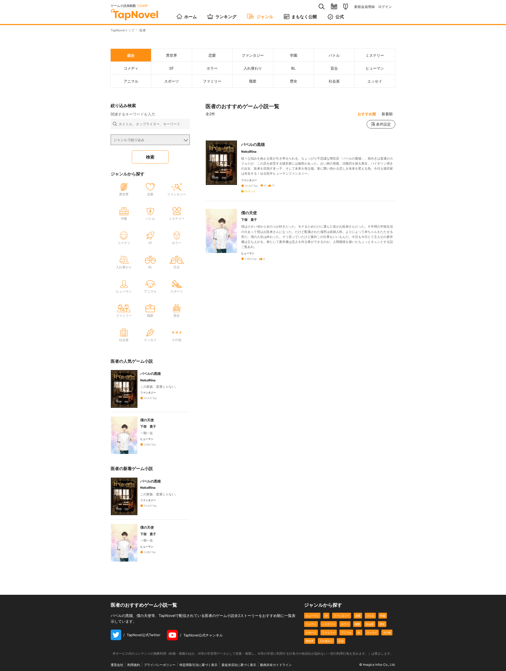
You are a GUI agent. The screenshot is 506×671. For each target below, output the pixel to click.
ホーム (190, 16)
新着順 (387, 114)
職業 (357, 624)
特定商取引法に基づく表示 (198, 665)
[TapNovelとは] (345, 6)
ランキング (225, 16)
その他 (387, 632)
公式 (339, 16)
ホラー (345, 624)
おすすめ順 (367, 114)
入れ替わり (326, 641)
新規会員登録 (364, 6)
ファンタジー (341, 615)
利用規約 (133, 665)
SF (326, 615)
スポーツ (311, 632)
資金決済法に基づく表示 (238, 665)
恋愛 (358, 615)
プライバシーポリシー (160, 665)
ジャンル (264, 16)
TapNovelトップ (122, 30)
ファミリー (328, 632)
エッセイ (372, 632)
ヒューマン (312, 615)
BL (359, 632)
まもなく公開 (304, 16)
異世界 (310, 641)
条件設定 (383, 124)
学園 (382, 615)
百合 (341, 641)
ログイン (385, 6)
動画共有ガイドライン (276, 665)
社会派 (370, 624)
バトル (370, 615)
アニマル (346, 632)
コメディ (311, 624)
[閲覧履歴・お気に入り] (334, 6)
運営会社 (117, 665)
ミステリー (328, 624)
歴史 (382, 624)
